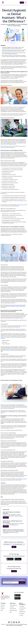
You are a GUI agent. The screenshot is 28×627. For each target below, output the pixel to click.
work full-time (8, 350)
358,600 (9, 50)
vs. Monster (21, 609)
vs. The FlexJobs (22, 608)
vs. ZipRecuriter (22, 611)
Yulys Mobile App (13, 605)
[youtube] (14, 622)
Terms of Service (20, 624)
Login (22, 2)
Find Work (12, 606)
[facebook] (9, 622)
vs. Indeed (21, 615)
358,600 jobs (17, 326)
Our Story (3, 608)
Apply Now (6, 517)
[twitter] (16, 622)
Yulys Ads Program (18, 625)
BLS (8, 355)
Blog (11, 612)
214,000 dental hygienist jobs (11, 52)
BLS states (12, 410)
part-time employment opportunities (17, 305)
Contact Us (3, 605)
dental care (11, 76)
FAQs (2, 610)
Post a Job (14, 571)
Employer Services (13, 610)
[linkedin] (19, 622)
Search (14, 546)
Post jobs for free (20, 204)
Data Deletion (11, 625)
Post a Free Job (13, 608)
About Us (2, 606)
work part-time (17, 371)
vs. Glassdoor (21, 613)
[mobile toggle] (25, 2)
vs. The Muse (21, 606)
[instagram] (11, 622)
